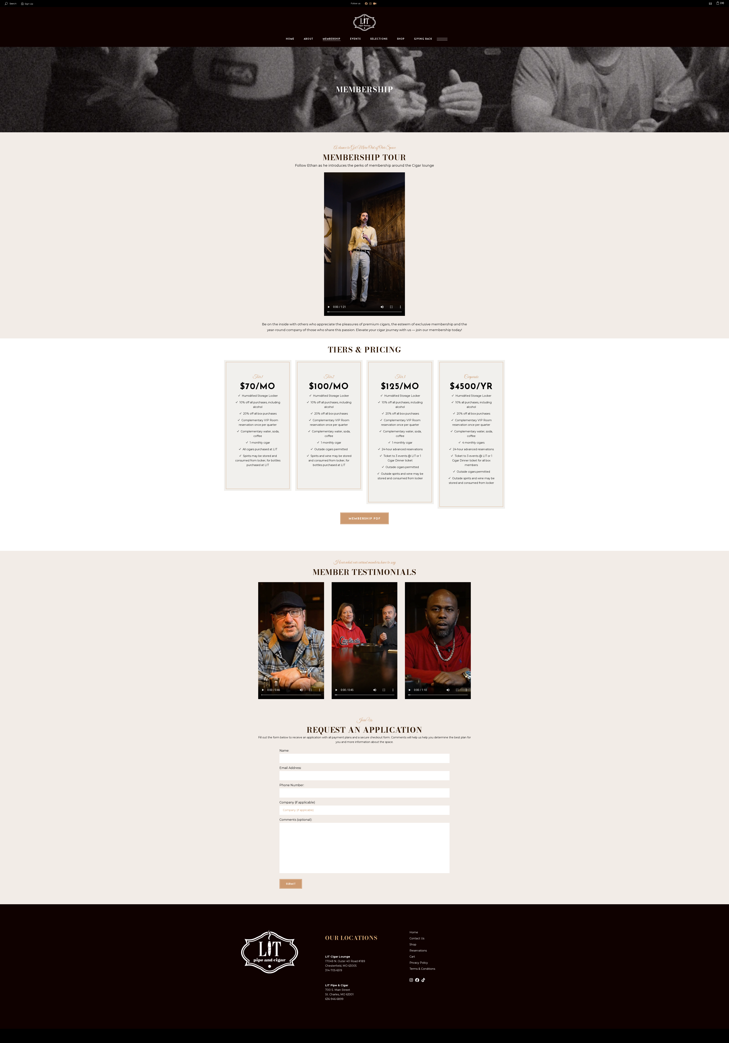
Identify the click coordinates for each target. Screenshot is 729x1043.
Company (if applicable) (297, 802)
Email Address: (290, 768)
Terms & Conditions (422, 968)
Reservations (418, 950)
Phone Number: (291, 785)
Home (413, 932)
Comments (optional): (295, 819)
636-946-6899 (334, 999)
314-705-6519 (333, 970)
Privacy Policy (418, 962)
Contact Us (416, 938)
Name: (284, 750)
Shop (412, 944)
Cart (412, 956)
